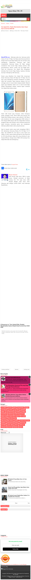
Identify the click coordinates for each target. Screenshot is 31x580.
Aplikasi (10, 407)
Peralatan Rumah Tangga (7, 420)
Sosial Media (10, 424)
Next (29, 503)
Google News (15, 164)
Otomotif (11, 416)
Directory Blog (4, 566)
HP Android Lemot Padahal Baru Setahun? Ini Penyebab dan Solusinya (18, 496)
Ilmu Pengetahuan (10, 411)
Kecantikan (4, 413)
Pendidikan (3, 418)
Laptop (22, 413)
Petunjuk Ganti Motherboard (13, 377)
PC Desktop (17, 416)
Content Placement (17, 576)
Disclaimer (4, 576)
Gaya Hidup (16, 409)
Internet (18, 411)
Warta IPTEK (11, 573)
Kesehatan (10, 413)
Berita (14, 407)
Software (3, 424)
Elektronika (21, 407)
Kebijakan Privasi (10, 576)
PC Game (23, 416)
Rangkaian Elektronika (12, 422)
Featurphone (4, 409)
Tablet (16, 424)
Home (16, 503)
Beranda (16, 369)
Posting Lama (26, 369)
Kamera (23, 411)
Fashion (27, 407)
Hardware (22, 409)
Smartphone (23, 422)
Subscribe (15, 549)
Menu (4, 15)
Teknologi (21, 424)
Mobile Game (4, 416)
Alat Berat (3, 407)
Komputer (17, 413)
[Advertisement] (15, 44)
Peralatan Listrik (12, 418)
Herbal (3, 411)
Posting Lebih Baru (5, 369)
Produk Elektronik (24, 420)
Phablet (26, 30)
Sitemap (22, 576)
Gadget (23, 30)
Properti (3, 422)
